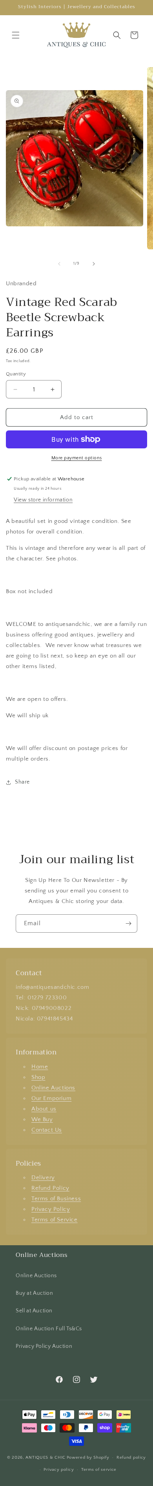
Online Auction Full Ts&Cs (49, 1329)
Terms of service (99, 1469)
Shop (38, 1077)
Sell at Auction (34, 1311)
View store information (43, 500)
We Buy (42, 1119)
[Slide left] (59, 263)
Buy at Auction (34, 1293)
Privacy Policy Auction (44, 1346)
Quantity (16, 374)
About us (43, 1109)
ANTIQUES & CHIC (46, 1457)
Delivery (43, 1177)
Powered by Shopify (88, 1457)
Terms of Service (54, 1219)
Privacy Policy (50, 1209)
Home (39, 1066)
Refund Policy (50, 1188)
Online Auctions (53, 1087)
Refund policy (131, 1457)
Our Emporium (51, 1098)
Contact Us (46, 1130)
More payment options (76, 457)
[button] (15, 35)
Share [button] (22, 782)
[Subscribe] (128, 923)
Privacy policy (59, 1469)
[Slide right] (93, 263)
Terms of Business (56, 1198)
